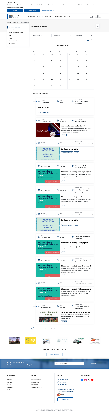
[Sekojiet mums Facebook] (82, 380)
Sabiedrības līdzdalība (14, 41)
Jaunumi (11, 30)
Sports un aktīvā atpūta (44, 112)
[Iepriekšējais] (11, 340)
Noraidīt (15, 10)
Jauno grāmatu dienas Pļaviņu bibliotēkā (75, 312)
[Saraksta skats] (91, 40)
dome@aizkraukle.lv (64, 387)
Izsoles (9, 390)
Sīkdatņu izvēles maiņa (37, 387)
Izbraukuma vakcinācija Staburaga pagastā (76, 172)
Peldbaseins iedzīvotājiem (70, 149)
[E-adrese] (60, 394)
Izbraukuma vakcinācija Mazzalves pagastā (76, 266)
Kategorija (57, 35)
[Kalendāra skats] (88, 40)
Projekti (9, 384)
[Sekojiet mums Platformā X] (89, 380)
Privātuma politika (36, 379)
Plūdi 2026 (12, 44)
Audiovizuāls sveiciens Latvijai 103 (73, 126)
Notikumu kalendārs (14, 27)
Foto (10, 35)
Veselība (76, 152)
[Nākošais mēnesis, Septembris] (91, 45)
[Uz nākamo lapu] (54, 328)
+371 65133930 (63, 384)
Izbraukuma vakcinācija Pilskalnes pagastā (76, 289)
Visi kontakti (65, 399)
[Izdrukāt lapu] (98, 26)
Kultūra (64, 134)
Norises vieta (78, 35)
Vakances (9, 379)
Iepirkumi (9, 382)
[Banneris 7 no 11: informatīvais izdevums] (46, 340)
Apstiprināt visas (32, 10)
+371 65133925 (63, 379)
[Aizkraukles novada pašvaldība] (14, 16)
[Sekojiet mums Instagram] (85, 380)
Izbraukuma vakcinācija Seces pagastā (74, 243)
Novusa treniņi (43, 107)
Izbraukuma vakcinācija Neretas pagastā (75, 197)
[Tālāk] (98, 340)
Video (10, 38)
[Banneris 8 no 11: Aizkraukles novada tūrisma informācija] (62, 340)
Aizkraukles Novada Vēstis (16, 32)
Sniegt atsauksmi (54, 354)
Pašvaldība (10, 387)
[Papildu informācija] (65, 394)
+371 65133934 (63, 382)
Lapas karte (34, 384)
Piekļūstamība (35, 382)
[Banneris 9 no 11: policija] (78, 340)
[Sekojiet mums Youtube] (92, 380)
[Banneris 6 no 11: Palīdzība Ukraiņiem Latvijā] (30, 340)
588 (51, 328)
